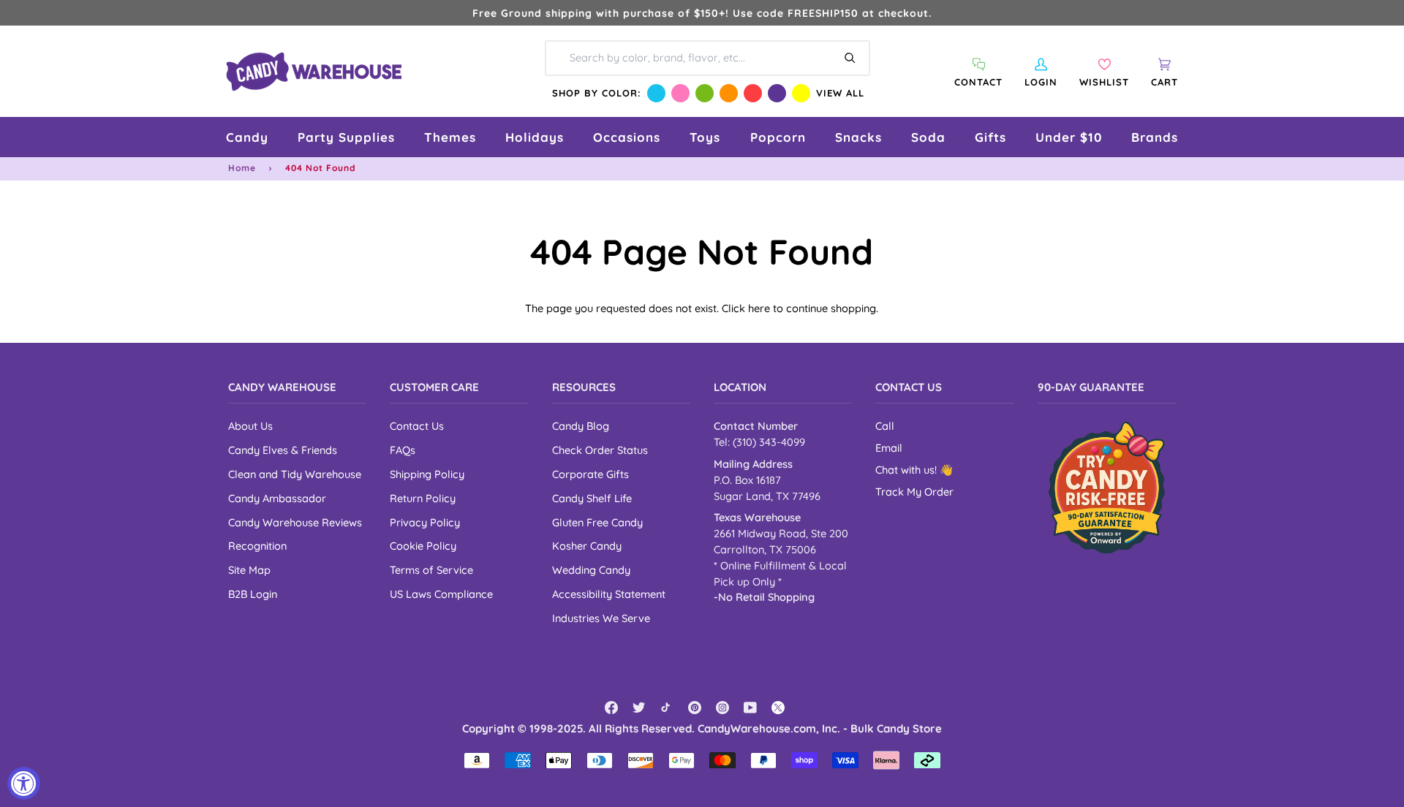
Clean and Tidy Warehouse (294, 474)
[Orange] (729, 93)
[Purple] (777, 93)
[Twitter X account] (778, 707)
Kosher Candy (587, 546)
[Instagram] (722, 707)
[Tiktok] (666, 707)
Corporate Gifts (590, 474)
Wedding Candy (591, 570)
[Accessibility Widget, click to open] (23, 783)
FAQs (402, 450)
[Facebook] (611, 707)
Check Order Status (600, 450)
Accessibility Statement (608, 594)
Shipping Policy (427, 474)
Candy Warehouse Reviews (295, 522)
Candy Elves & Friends (282, 450)
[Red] (753, 93)
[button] (247, 137)
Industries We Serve (601, 618)
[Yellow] (801, 93)
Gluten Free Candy (597, 522)
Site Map (249, 570)
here (759, 308)
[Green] (704, 93)
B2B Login (252, 594)
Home (242, 167)
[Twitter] (639, 707)
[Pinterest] (694, 707)
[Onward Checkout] (1107, 487)
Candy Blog (580, 426)
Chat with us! (907, 470)
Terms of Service (431, 570)
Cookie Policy (423, 546)
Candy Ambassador (277, 498)
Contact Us (417, 426)
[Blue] (656, 93)
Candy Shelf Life (592, 498)
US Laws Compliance (441, 594)
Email (888, 448)
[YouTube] (750, 707)
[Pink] (680, 93)
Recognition (257, 546)
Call (884, 426)
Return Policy (423, 498)
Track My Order (914, 492)
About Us (250, 426)
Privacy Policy (425, 522)
